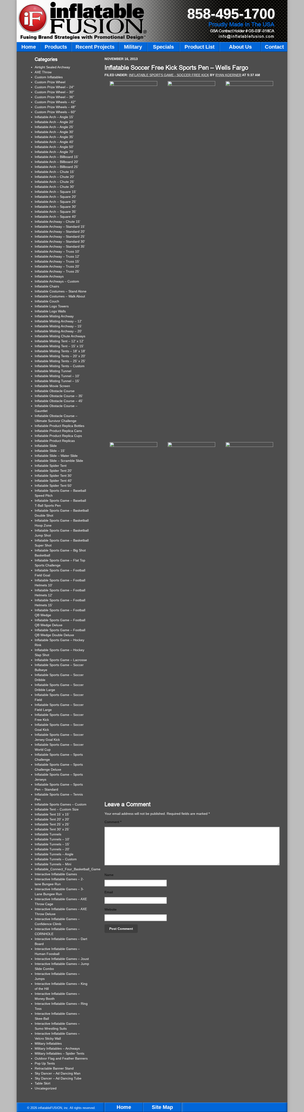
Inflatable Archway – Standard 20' (60, 231)
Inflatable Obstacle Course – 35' (59, 396)
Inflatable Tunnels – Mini (53, 864)
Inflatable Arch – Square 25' (55, 202)
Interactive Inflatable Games (56, 874)
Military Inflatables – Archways (57, 1048)
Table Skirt (42, 1083)
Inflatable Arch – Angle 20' (54, 122)
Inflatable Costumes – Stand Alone (60, 291)
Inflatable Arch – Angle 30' (54, 132)
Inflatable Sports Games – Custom (60, 804)
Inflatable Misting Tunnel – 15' (57, 381)
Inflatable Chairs (47, 286)
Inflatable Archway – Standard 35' (60, 246)
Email (108, 892)
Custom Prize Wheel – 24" (54, 87)
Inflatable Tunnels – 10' (52, 839)
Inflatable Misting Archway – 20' (58, 331)
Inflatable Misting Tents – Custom (60, 366)
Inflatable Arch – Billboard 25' (56, 167)
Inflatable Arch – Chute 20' (54, 177)
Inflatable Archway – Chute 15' (57, 221)
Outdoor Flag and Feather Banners (61, 1058)
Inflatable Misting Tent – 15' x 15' (59, 346)
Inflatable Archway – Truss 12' (57, 256)
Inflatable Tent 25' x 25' (52, 824)
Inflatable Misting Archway (54, 316)
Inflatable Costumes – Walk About (60, 296)
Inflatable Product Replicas (55, 441)
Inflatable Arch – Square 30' (55, 206)
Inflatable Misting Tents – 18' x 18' (60, 351)
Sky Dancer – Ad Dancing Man (58, 1073)
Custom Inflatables (49, 77)
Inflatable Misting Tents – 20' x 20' (60, 356)
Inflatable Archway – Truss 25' (57, 271)
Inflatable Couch (47, 301)
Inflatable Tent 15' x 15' (52, 814)
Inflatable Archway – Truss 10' (57, 251)
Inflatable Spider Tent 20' (53, 471)
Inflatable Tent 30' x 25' (52, 829)
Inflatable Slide (46, 446)
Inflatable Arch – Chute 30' (54, 187)
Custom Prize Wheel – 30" (54, 92)
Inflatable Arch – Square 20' (55, 197)
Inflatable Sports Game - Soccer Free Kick (169, 75)
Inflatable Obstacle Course (55, 391)
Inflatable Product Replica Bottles (59, 426)
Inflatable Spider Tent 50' (53, 485)
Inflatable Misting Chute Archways (60, 336)
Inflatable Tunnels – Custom (56, 859)
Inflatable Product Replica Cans (58, 431)
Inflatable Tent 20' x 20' (52, 819)
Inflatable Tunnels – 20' (52, 849)
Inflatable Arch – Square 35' (55, 211)
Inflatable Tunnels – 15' (52, 844)
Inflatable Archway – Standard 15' (60, 226)
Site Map (162, 1107)
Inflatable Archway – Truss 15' (57, 261)
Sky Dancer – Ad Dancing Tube (58, 1078)
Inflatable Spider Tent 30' (53, 475)
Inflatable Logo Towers (52, 306)
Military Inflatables (48, 1043)
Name (109, 875)
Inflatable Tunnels (48, 834)
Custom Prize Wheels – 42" (55, 102)
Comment (112, 822)
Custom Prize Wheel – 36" (54, 97)
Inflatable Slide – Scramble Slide (59, 461)
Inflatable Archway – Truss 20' (57, 266)
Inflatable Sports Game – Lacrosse (61, 660)
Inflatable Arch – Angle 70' (54, 152)
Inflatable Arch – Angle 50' (54, 147)
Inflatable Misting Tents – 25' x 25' (60, 361)
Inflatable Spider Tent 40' (53, 480)
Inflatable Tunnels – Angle (54, 854)
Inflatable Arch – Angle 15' (54, 117)
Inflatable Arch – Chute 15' (54, 172)
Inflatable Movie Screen (52, 386)
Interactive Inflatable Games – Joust (62, 959)
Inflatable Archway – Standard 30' (60, 241)
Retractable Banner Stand (54, 1068)
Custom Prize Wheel (50, 82)
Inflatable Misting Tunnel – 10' (57, 376)
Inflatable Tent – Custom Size (57, 809)
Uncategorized (46, 1088)
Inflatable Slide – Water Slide (56, 456)
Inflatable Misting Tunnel (53, 371)
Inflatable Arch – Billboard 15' (56, 157)
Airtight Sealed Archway (52, 67)
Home (124, 1107)
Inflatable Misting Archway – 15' (58, 326)
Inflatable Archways (49, 276)
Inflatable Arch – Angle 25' (54, 127)
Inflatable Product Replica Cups (58, 436)
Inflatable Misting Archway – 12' (58, 321)
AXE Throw (43, 72)
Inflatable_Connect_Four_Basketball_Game (67, 869)
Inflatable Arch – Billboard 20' (56, 162)
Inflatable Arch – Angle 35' (54, 137)
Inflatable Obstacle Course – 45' (59, 401)
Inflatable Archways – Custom (57, 281)
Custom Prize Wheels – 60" (55, 112)
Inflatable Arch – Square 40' (55, 216)
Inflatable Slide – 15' (50, 451)
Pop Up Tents (45, 1063)
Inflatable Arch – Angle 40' (54, 142)
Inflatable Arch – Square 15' (55, 192)
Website (110, 909)
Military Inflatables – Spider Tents (59, 1053)
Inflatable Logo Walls (50, 311)
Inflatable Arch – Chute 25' (54, 182)
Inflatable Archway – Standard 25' (60, 236)
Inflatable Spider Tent (50, 466)
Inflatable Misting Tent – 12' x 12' (59, 341)
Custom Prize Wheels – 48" (55, 107)
